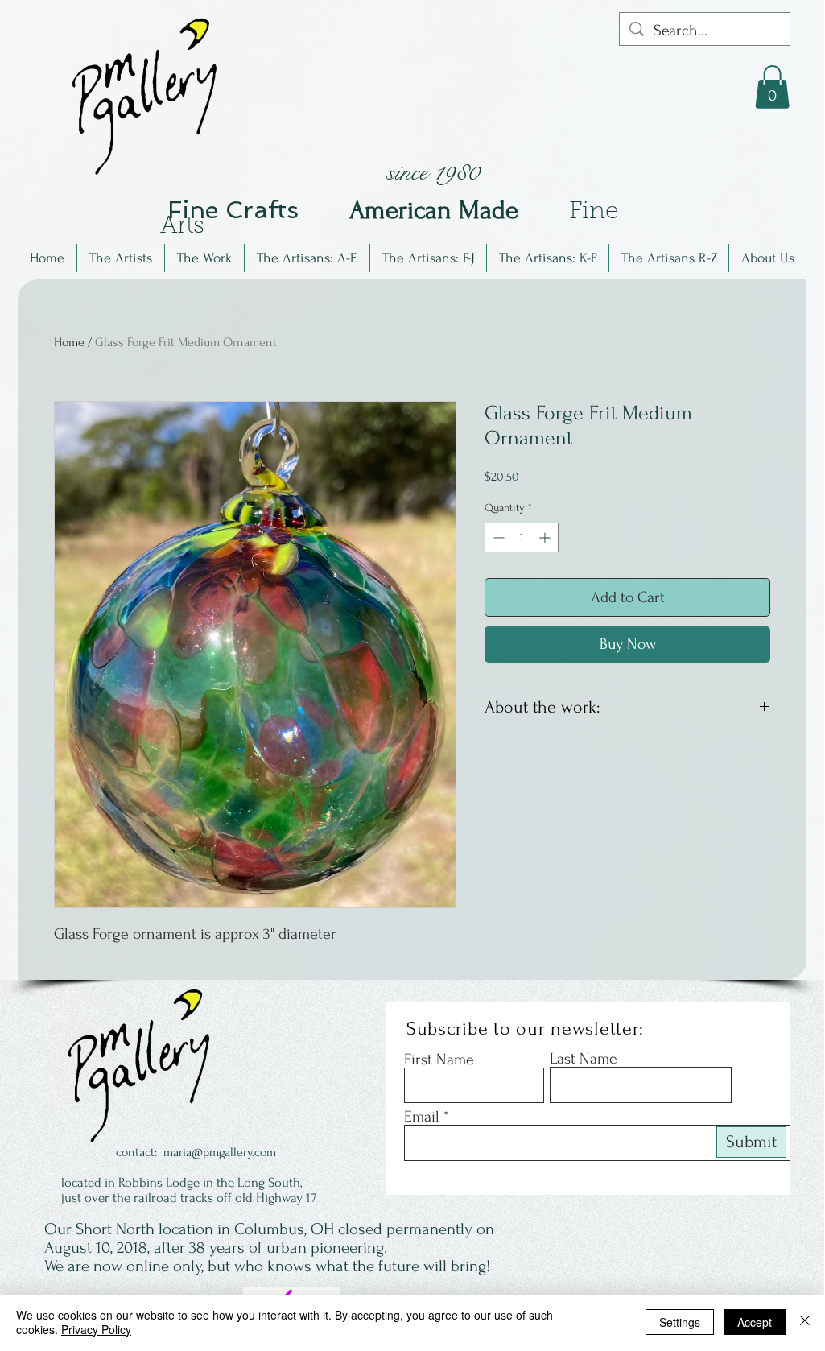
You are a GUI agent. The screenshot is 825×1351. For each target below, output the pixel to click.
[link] (772, 87)
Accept (754, 1322)
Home (69, 342)
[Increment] (546, 537)
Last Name (583, 1059)
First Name (439, 1059)
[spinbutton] (521, 537)
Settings (679, 1322)
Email (421, 1117)
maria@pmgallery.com (219, 1152)
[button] (120, 258)
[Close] (805, 1322)
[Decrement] (497, 537)
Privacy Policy (96, 1329)
